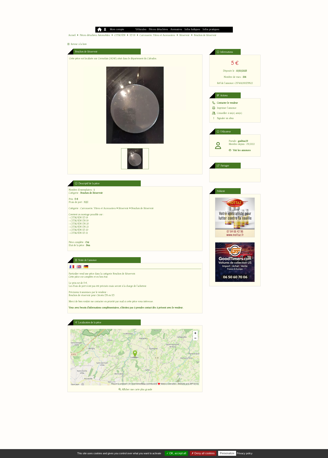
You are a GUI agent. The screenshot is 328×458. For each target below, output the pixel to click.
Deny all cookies (204, 453)
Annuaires (176, 29)
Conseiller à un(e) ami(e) (229, 113)
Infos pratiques (211, 29)
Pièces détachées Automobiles (95, 35)
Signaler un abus (225, 118)
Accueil (72, 35)
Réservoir (184, 35)
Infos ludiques (192, 29)
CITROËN (119, 35)
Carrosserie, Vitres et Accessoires (157, 35)
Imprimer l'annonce (226, 107)
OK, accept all (177, 453)
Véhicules (140, 29)
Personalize (227, 453)
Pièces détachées (158, 29)
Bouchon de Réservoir (205, 35)
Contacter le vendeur (227, 102)
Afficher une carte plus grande (136, 389)
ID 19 (132, 35)
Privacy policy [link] (244, 453)
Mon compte (116, 29)
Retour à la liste (79, 44)
